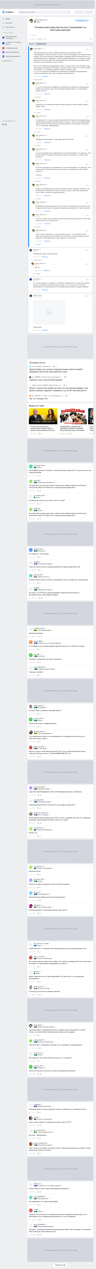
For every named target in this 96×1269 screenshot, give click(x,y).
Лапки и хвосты (43, 574)
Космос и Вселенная (44, 827)
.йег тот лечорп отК (38, 396)
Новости (41, 1065)
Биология (41, 549)
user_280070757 (36, 393)
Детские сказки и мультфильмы (51, 374)
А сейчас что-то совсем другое (51, 393)
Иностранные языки (44, 905)
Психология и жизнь (45, 561)
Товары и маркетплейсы (46, 667)
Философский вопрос (45, 1224)
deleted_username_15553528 (40, 383)
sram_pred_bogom (37, 364)
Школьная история (44, 587)
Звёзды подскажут (44, 1104)
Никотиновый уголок (45, 1130)
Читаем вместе (43, 892)
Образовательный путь (46, 480)
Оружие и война (44, 787)
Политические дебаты (46, 1025)
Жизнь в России (43, 986)
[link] (43, 420)
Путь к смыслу (43, 812)
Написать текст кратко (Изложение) (45, 378)
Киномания (46, 364)
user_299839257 (36, 374)
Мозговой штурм (44, 799)
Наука (38, 22)
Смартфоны (42, 746)
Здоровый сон (43, 1196)
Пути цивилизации (44, 628)
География (41, 705)
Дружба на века (53, 383)
